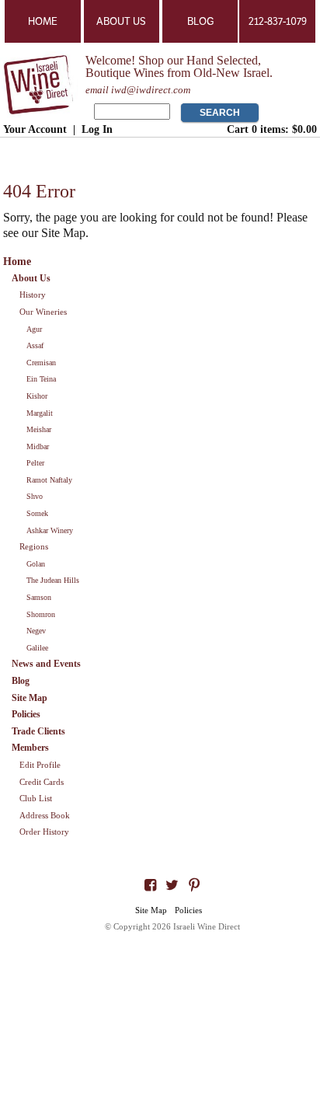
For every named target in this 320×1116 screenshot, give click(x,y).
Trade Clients (38, 731)
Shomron (40, 614)
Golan (35, 564)
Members (30, 747)
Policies (26, 714)
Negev (36, 630)
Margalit (39, 413)
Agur (34, 329)
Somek (37, 513)
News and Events (46, 663)
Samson (38, 597)
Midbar (37, 446)
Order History (44, 831)
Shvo (34, 496)
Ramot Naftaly (49, 480)
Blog (200, 21)
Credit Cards (41, 781)
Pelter (35, 463)
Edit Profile (40, 764)
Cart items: (272, 129)
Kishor (36, 396)
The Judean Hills (52, 580)
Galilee (37, 647)
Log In (97, 129)
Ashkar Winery (49, 530)
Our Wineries (43, 311)
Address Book (44, 815)
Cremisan (41, 362)
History (32, 294)
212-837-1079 (278, 21)
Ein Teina (41, 379)
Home (42, 21)
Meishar (38, 429)
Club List (35, 798)
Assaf (34, 345)
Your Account (35, 129)
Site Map (29, 697)
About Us (121, 21)
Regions (33, 546)
